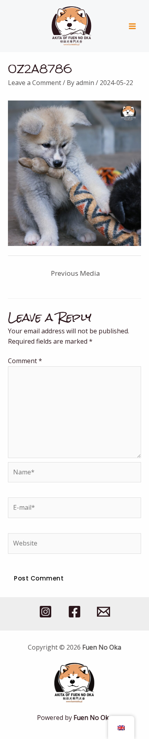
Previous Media (75, 273)
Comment (25, 360)
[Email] (103, 611)
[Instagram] (45, 611)
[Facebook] (74, 611)
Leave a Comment (34, 82)
